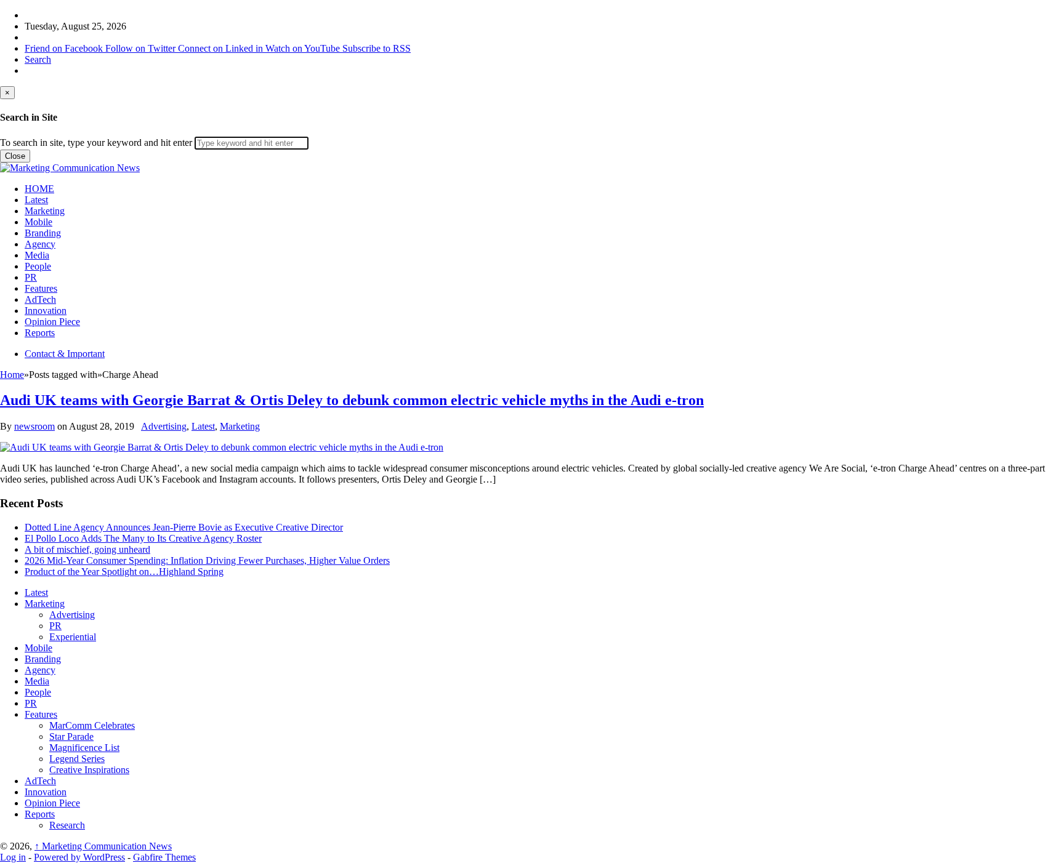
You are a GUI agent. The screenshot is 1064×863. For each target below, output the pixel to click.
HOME (39, 188)
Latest (36, 200)
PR (31, 277)
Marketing (45, 211)
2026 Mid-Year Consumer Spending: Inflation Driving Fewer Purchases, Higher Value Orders (207, 560)
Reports (40, 332)
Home (12, 374)
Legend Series (77, 758)
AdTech (40, 299)
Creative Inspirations (89, 770)
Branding (43, 233)
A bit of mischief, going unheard (87, 549)
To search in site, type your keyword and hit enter (96, 142)
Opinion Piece (52, 321)
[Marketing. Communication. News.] (70, 168)
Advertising (164, 426)
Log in (13, 857)
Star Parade (71, 736)
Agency (40, 244)
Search (38, 59)
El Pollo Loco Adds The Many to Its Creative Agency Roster (143, 538)
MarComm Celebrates (92, 725)
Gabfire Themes (164, 857)
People (38, 266)
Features (41, 288)
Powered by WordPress (79, 857)
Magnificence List (84, 747)
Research (67, 825)
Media (37, 255)
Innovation (45, 310)
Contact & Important (65, 353)
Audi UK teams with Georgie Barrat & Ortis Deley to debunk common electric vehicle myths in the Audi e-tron (352, 400)
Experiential (72, 637)
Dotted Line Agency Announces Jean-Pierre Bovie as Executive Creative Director (184, 527)
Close (15, 156)
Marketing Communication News (103, 846)
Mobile (38, 222)
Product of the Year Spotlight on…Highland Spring (124, 571)
